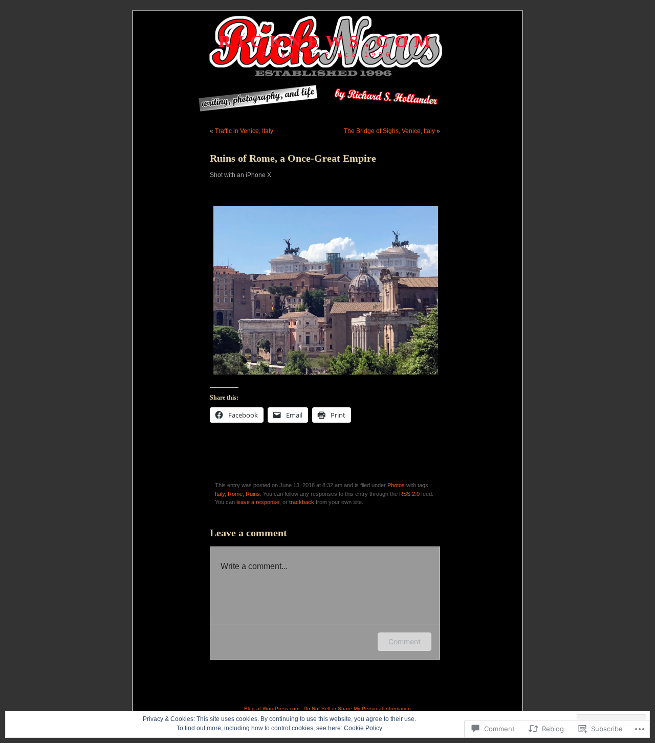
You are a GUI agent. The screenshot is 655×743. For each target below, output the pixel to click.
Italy (220, 494)
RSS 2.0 (409, 494)
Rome (235, 494)
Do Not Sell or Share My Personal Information (357, 708)
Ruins (253, 494)
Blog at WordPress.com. (272, 708)
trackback (301, 502)
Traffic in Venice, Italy (244, 131)
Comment (404, 641)
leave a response (257, 502)
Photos (396, 485)
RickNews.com (327, 41)
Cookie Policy (363, 728)
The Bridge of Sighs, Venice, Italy (389, 131)
